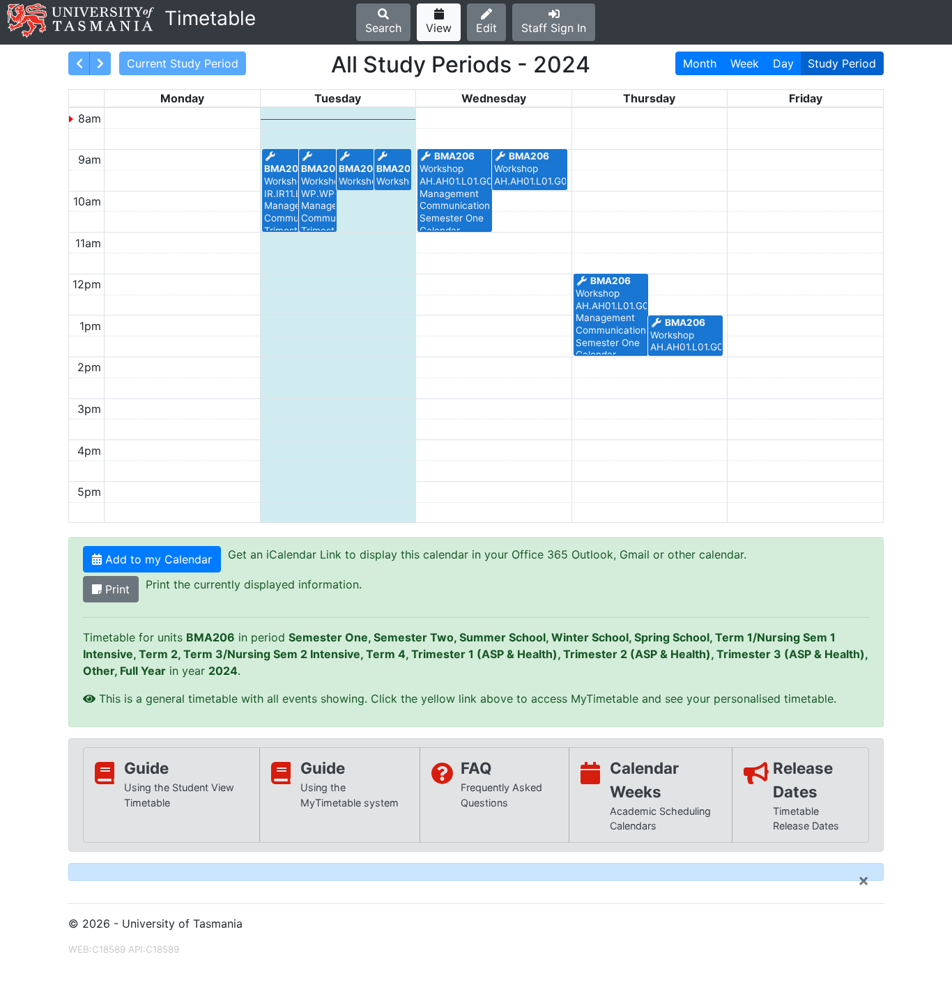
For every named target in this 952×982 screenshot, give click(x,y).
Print (116, 589)
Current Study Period (182, 63)
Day (783, 63)
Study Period (842, 63)
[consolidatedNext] (100, 63)
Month (699, 63)
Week (744, 63)
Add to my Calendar (157, 559)
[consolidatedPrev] (79, 63)
